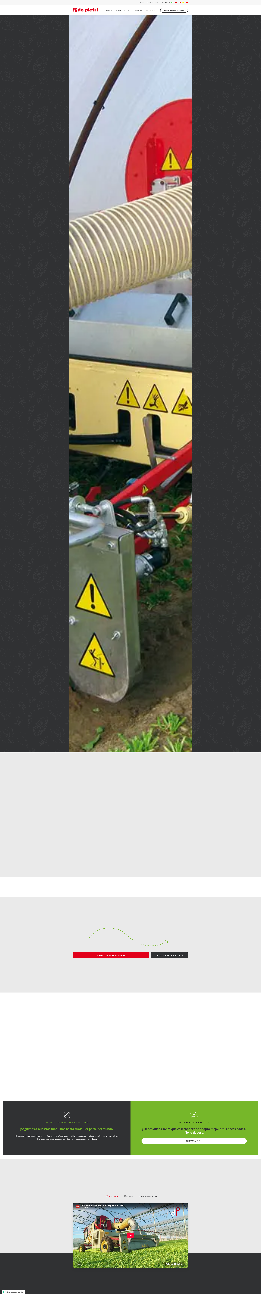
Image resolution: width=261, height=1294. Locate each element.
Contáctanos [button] (150, 10)
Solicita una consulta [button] (168, 955)
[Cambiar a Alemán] (186, 2)
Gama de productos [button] (123, 10)
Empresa (109, 10)
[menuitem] (143, 2)
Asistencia (138, 10)
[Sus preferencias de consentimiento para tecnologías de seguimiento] (13, 1292)
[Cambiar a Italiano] (172, 2)
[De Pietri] (85, 10)
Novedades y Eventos (153, 3)
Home (142, 3)
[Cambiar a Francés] (179, 2)
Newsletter (165, 3)
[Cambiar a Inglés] (176, 2)
